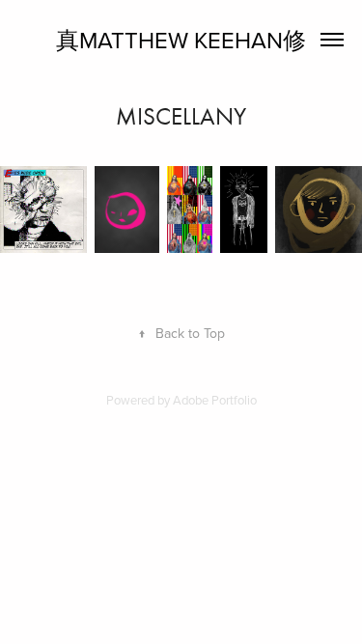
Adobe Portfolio (215, 399)
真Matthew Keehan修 (181, 39)
